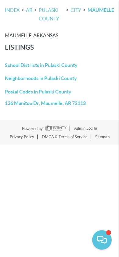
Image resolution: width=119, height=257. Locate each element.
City (75, 10)
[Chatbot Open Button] (102, 240)
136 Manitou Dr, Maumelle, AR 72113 (45, 103)
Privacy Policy (22, 137)
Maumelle (101, 10)
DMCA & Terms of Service (65, 137)
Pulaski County (49, 14)
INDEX (12, 10)
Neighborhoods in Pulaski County (41, 78)
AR (29, 10)
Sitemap (102, 137)
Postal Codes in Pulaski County (38, 91)
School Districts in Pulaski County (41, 65)
